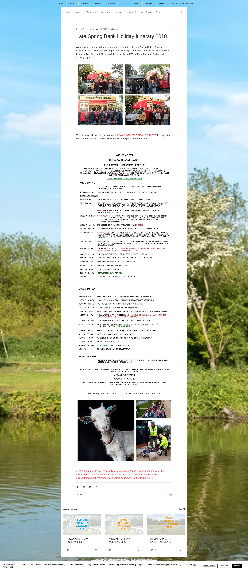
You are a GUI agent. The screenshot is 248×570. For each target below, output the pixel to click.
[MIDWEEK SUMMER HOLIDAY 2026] (82, 524)
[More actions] (170, 29)
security (78, 12)
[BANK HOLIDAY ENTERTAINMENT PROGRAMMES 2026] (166, 524)
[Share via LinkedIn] (90, 486)
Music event (91, 12)
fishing (118, 12)
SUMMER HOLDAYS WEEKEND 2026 (119, 540)
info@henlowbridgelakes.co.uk (143, 559)
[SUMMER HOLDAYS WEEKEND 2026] (124, 524)
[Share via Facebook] (77, 486)
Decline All (224, 565)
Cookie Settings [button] (209, 565)
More (158, 12)
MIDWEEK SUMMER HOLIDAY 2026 (78, 540)
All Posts (66, 12)
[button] (181, 12)
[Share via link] (96, 486)
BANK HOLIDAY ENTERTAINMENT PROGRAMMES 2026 (161, 540)
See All (182, 509)
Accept (237, 565)
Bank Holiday (146, 12)
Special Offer (106, 12)
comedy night (131, 12)
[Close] (244, 565)
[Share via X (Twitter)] (84, 486)
